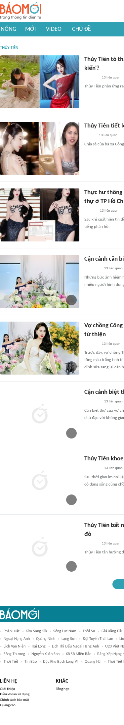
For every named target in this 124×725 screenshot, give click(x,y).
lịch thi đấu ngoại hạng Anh (75, 646)
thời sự (89, 631)
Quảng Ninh (45, 639)
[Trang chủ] (20, 11)
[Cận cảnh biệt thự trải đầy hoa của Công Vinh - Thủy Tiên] (39, 414)
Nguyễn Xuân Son (45, 654)
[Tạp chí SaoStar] (91, 78)
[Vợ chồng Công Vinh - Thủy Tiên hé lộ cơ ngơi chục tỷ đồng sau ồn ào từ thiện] (39, 348)
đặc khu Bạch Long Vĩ (60, 662)
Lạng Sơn (69, 639)
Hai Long (39, 646)
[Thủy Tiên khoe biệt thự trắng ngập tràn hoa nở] (39, 481)
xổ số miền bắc (78, 654)
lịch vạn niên (14, 646)
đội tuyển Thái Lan (98, 639)
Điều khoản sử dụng (14, 694)
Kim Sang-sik (36, 631)
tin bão (30, 662)
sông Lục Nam (64, 631)
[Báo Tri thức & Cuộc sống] (92, 269)
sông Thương (14, 654)
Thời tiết (11, 662)
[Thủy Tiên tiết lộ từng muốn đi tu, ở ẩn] (39, 148)
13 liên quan (111, 77)
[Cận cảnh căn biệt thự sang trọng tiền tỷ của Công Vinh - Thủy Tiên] (39, 281)
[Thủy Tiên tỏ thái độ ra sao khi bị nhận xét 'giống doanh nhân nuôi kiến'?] (39, 81)
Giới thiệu (7, 689)
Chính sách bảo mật (14, 700)
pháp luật (12, 631)
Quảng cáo (8, 705)
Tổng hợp (62, 689)
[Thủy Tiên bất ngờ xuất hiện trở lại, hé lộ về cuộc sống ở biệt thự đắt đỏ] (39, 547)
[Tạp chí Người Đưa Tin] (89, 136)
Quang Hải (93, 662)
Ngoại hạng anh (17, 639)
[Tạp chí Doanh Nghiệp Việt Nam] (90, 211)
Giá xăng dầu (112, 631)
